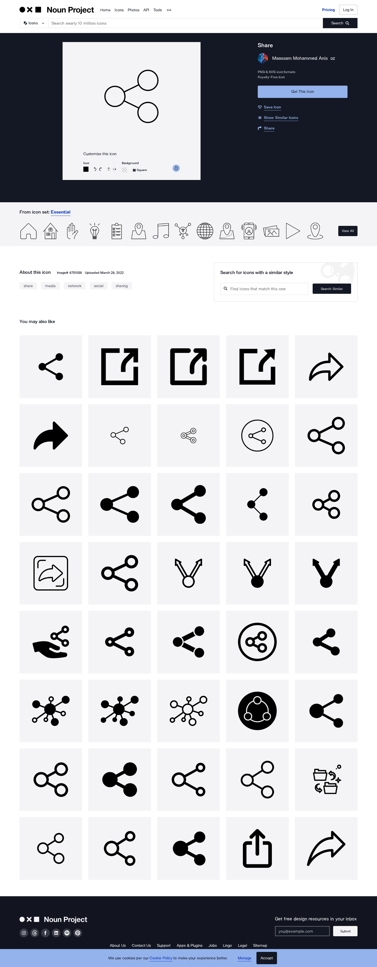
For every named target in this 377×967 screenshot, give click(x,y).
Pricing (328, 9)
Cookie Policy (161, 958)
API (146, 10)
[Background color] (124, 170)
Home (105, 10)
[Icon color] (86, 169)
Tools (157, 10)
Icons (119, 10)
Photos (133, 10)
